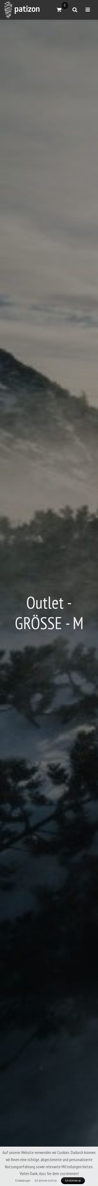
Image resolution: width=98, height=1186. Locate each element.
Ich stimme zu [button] (73, 1180)
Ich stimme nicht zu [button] (46, 1180)
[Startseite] (21, 9)
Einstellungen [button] (22, 1180)
